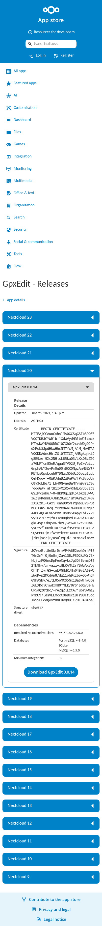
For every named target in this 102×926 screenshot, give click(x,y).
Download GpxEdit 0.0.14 (51, 672)
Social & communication (33, 242)
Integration (22, 156)
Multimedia (23, 181)
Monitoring (23, 169)
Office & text (24, 193)
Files (17, 132)
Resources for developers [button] (51, 32)
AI (15, 95)
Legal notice (55, 919)
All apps (20, 71)
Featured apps (25, 83)
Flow (17, 266)
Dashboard (22, 120)
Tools (18, 254)
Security (20, 230)
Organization (24, 205)
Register (63, 56)
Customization (25, 108)
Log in (37, 56)
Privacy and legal (55, 909)
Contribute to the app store (54, 899)
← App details (13, 300)
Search (19, 217)
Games (19, 144)
